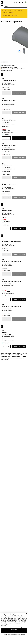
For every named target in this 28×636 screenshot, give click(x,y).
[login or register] (23, 2)
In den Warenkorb (19, 93)
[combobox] (15, 6)
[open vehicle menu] (19, 2)
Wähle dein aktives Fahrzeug (11, 15)
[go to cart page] (26, 2)
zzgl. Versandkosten (10, 132)
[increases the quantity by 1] (8, 93)
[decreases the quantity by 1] (4, 93)
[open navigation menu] (2, 6)
